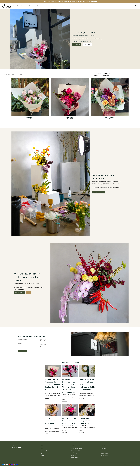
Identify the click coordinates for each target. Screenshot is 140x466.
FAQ (28, 292)
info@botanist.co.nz (104, 448)
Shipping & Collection (75, 457)
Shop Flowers (77, 44)
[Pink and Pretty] (30, 97)
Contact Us (36, 5)
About (40, 5)
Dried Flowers (30, 5)
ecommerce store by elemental (123, 464)
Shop (14, 5)
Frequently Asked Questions (76, 448)
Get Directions (22, 351)
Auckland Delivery (19, 292)
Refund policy (73, 455)
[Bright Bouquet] (70, 97)
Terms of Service (74, 453)
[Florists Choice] (110, 97)
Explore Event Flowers (98, 192)
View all (69, 124)
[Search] (137, 5)
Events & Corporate (21, 5)
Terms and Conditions (75, 450)
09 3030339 (103, 450)
